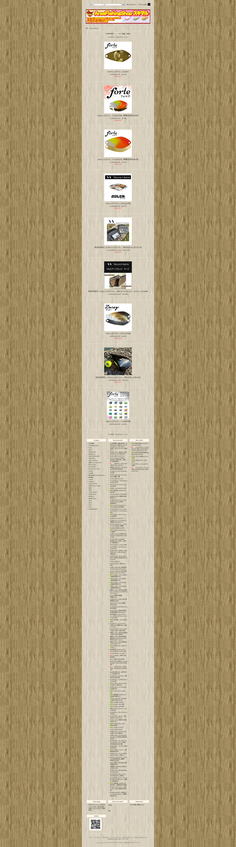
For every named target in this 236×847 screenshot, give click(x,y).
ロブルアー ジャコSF (118, 653)
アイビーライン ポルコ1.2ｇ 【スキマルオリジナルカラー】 (118, 668)
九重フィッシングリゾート (95, 462)
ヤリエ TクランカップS (116, 729)
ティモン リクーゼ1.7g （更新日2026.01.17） (118, 586)
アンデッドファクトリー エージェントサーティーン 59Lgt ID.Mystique (118, 501)
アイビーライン (92, 452)
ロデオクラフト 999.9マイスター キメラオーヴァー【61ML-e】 (118, 452)
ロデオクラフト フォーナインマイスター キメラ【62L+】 (118, 732)
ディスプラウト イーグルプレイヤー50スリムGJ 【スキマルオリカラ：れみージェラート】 (140, 448)
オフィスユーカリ (92, 460)
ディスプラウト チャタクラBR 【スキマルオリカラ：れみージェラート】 (140, 469)
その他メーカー (92, 498)
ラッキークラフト (92, 492)
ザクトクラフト (92, 464)
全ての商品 (91, 443)
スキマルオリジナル (93, 445)
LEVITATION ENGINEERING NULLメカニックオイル (140, 453)
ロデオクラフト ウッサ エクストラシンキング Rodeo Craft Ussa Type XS (118, 736)
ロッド (90, 447)
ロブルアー (91, 496)
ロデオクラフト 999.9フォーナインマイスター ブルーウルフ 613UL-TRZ (118, 662)
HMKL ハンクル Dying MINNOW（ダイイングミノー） (118, 642)
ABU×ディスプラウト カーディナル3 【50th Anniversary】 (118, 468)
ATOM (126, 839)
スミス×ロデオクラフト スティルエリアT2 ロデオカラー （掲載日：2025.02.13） (118, 779)
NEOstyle (90, 477)
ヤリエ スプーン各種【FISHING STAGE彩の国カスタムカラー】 (118, 611)
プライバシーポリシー (115, 837)
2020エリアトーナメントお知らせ (96, 804)
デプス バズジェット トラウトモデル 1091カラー (118, 684)
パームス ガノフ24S (118, 704)
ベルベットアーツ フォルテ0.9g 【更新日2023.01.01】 (118, 115)
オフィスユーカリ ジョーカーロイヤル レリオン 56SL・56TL (118, 629)
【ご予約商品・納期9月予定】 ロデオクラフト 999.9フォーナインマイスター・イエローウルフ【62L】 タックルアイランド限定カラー (118, 446)
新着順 (128, 33)
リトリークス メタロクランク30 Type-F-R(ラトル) (118, 699)
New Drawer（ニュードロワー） (96, 475)
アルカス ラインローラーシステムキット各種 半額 (118, 475)
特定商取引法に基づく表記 (114, 839)
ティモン (90, 471)
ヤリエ (90, 490)
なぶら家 (90, 473)
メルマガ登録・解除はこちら (137, 804)
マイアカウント (133, 4)
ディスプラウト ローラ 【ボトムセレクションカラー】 (118, 716)
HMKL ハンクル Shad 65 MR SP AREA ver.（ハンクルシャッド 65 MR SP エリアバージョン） (118, 638)
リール (90, 500)
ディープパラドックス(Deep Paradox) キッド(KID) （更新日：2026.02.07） (118, 540)
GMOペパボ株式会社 (124, 842)
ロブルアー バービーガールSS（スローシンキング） (118, 464)
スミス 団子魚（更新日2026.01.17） (116, 596)
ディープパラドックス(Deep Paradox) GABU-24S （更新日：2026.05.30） (118, 459)
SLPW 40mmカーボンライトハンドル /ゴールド (140, 444)
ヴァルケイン (91, 458)
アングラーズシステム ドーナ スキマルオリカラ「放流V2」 (118, 774)
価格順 (123, 33)
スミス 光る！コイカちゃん (117, 456)
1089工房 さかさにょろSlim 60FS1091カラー (118, 695)
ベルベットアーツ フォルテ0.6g (118, 421)
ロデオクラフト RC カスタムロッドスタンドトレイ (118, 771)
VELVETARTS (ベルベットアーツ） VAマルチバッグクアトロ (118, 247)
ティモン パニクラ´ (118, 727)
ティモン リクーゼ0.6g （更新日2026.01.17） (118, 579)
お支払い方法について (128, 837)
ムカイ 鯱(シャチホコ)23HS (117, 659)
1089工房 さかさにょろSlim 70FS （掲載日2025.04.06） (118, 784)
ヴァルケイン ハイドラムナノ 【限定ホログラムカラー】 (118, 521)
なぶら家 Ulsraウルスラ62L (117, 528)
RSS (123, 839)
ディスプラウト (92, 466)
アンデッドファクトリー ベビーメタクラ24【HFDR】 (118, 506)
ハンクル (90, 479)
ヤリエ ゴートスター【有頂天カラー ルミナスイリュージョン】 (118, 568)
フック (90, 504)
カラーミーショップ (101, 842)
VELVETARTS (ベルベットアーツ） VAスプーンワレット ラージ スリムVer (118, 291)
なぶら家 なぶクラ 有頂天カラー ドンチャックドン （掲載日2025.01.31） (118, 794)
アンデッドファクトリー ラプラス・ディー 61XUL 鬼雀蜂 (118, 524)
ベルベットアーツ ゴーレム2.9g (118, 203)
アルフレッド (91, 454)
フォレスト (91, 481)
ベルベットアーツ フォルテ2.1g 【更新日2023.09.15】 (118, 159)
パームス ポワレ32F (118, 706)
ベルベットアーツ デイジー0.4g (118, 333)
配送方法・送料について (141, 837)
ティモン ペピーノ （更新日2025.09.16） (118, 750)
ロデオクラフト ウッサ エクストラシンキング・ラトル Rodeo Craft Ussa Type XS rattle (118, 742)
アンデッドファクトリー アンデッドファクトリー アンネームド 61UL (119, 510)
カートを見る (143, 4)
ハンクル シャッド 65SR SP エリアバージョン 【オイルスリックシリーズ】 (118, 535)
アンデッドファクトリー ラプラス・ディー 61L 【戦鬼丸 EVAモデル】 (118, 788)
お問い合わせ (106, 837)
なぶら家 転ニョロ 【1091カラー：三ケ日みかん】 (118, 672)
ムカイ (90, 487)
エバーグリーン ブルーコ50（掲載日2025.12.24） (118, 599)
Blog (109, 810)
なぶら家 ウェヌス (118, 702)
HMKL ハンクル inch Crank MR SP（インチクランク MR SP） (118, 633)
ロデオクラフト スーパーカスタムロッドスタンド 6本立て (118, 754)
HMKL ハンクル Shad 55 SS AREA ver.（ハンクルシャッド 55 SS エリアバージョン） (118, 591)
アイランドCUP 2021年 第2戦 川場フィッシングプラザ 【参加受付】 (96, 808)
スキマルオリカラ (92, 509)
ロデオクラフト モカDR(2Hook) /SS (117, 724)
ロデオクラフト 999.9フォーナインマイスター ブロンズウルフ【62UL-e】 (118, 552)
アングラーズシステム (94, 456)
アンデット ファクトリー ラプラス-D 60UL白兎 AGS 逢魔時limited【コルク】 (118, 758)
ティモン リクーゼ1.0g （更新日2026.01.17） (118, 583)
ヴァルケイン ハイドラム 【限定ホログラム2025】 (118, 676)
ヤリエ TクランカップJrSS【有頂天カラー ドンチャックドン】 (118, 571)
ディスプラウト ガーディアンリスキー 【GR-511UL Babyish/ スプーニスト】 (118, 557)
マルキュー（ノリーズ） (94, 485)
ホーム (90, 837)
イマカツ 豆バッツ (115, 561)
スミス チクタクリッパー (116, 478)
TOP (87, 28)
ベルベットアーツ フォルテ (118, 71)
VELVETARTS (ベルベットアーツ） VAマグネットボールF (118, 377)
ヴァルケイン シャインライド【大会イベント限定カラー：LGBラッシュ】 (118, 625)
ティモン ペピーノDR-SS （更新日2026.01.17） (118, 575)
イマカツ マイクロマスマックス (118, 488)
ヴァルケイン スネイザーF (117, 518)
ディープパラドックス (94, 468)
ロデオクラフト (92, 494)
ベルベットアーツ (94, 28)
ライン (90, 449)
